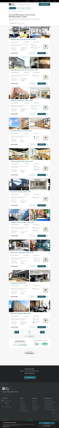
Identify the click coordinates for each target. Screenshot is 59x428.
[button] (20, 426)
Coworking (22, 407)
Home (10, 11)
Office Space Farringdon (49, 406)
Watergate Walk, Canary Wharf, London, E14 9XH (23, 39)
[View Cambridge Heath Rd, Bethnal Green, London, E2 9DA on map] (45, 77)
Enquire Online (44, 4)
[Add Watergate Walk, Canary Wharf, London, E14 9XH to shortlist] (47, 53)
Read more (20, 425)
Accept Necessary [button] (46, 425)
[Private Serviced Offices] (19, 42)
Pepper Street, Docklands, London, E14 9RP (22, 100)
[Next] (47, 32)
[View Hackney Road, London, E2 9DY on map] (45, 290)
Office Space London (49, 400)
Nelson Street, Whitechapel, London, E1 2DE (22, 252)
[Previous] (11, 32)
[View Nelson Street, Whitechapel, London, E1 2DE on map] (45, 259)
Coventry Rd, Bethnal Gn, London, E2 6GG (21, 130)
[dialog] (29, 424)
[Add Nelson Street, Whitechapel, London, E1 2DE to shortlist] (47, 266)
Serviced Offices (23, 406)
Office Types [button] (27, 1)
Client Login (34, 409)
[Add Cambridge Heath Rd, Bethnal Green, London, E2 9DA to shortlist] (47, 84)
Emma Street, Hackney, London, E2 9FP (21, 191)
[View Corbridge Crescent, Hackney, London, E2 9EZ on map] (45, 229)
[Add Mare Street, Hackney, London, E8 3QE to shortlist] (47, 327)
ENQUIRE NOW (41, 53)
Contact (55, 1)
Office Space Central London (50, 402)
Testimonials (22, 404)
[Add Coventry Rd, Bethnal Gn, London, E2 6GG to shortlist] (47, 144)
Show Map (30, 351)
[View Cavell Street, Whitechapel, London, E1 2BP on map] (45, 168)
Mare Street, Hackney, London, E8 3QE (20, 313)
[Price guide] (39, 42)
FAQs (21, 400)
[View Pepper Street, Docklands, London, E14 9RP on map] (45, 107)
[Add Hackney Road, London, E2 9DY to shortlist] (47, 297)
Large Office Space (24, 409)
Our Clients (22, 402)
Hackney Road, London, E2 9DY (18, 283)
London (15, 11)
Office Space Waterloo (49, 407)
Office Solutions (35, 406)
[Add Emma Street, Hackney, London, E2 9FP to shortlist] (47, 205)
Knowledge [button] (48, 1)
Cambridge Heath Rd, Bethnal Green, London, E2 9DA (24, 70)
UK (12, 11)
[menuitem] (26, 400)
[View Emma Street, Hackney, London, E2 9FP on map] (45, 198)
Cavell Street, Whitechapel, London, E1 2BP (22, 161)
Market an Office (35, 407)
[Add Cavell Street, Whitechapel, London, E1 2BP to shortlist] (47, 175)
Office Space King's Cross (49, 409)
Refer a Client (35, 400)
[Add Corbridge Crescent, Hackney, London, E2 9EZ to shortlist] (47, 236)
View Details (33, 53)
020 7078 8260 (14, 53)
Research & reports (24, 411)
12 (38, 332)
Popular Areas (48, 398)
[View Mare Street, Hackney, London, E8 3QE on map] (45, 320)
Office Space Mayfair (49, 404)
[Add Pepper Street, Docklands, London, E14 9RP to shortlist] (47, 114)
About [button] (42, 1)
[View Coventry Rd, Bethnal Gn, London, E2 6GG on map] (45, 138)
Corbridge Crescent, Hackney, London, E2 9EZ (22, 222)
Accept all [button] (47, 422)
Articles (33, 402)
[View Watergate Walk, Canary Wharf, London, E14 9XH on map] (45, 46)
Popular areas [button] (35, 1)
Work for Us (34, 404)
